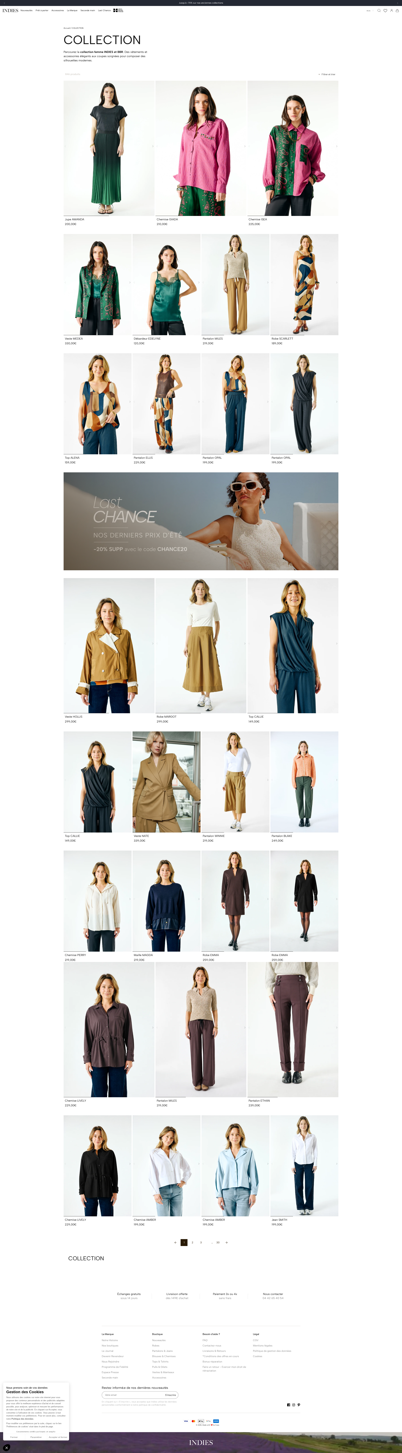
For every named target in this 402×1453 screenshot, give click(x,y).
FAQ (205, 1340)
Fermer (14, 1437)
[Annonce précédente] (4, 3)
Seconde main (110, 1377)
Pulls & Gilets (159, 1366)
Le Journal (107, 1350)
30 (218, 1242)
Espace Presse (110, 1372)
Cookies (257, 1356)
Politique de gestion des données (272, 1350)
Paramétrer (36, 1437)
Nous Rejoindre (110, 1361)
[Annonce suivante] (397, 3)
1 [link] (184, 1242)
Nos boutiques (110, 1345)
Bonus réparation (212, 1361)
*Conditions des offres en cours (221, 1356)
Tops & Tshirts (160, 1361)
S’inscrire (170, 1395)
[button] (42, 10)
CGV (255, 1340)
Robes (155, 1345)
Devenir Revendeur (113, 1356)
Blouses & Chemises (164, 1356)
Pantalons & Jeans (162, 1350)
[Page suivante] (226, 1242)
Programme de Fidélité (115, 1366)
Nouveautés (159, 1340)
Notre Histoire (110, 1340)
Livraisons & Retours (214, 1350)
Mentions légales (262, 1345)
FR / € (368, 11)
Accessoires (159, 1377)
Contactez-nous (212, 1345)
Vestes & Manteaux (163, 1372)
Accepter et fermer (58, 1437)
